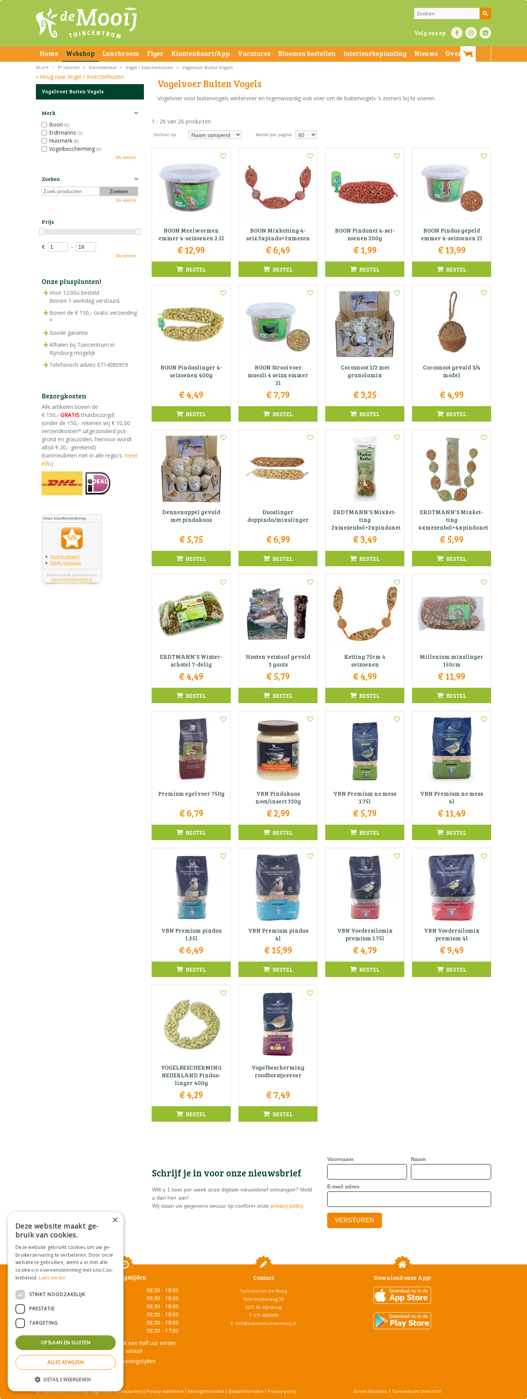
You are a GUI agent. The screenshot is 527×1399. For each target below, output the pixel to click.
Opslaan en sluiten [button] (65, 1342)
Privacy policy (282, 1391)
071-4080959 (266, 1315)
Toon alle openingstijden (124, 1361)
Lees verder (52, 1277)
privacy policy (286, 1206)
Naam (418, 1159)
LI (485, 33)
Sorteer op (165, 134)
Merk (48, 112)
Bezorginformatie (206, 1391)
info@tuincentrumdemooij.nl (265, 1323)
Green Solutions (370, 1391)
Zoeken (51, 178)
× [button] (115, 1220)
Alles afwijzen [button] (65, 1362)
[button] (65, 1379)
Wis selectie (126, 157)
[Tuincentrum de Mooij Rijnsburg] (86, 23)
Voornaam (340, 1159)
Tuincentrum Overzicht (416, 1391)
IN (471, 33)
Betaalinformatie (246, 1391)
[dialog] (65, 1301)
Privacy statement (165, 1391)
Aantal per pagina (274, 134)
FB (457, 33)
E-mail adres (343, 1186)
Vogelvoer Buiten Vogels (73, 91)
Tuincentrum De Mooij (263, 1291)
